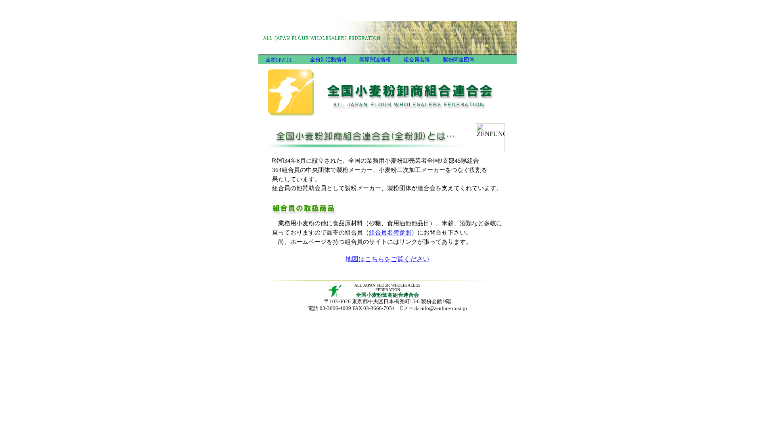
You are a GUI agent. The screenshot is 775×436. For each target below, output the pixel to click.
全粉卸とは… (281, 60)
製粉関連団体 (458, 60)
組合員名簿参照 (390, 232)
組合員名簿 (417, 60)
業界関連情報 (375, 60)
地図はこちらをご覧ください (387, 259)
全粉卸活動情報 (328, 60)
